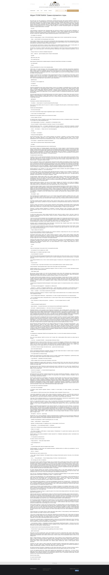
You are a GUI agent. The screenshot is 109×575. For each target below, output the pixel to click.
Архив (38, 10)
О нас (41, 10)
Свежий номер (32, 10)
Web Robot (77, 568)
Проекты (50, 10)
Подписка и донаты (73, 10)
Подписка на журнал (47, 568)
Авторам (45, 10)
